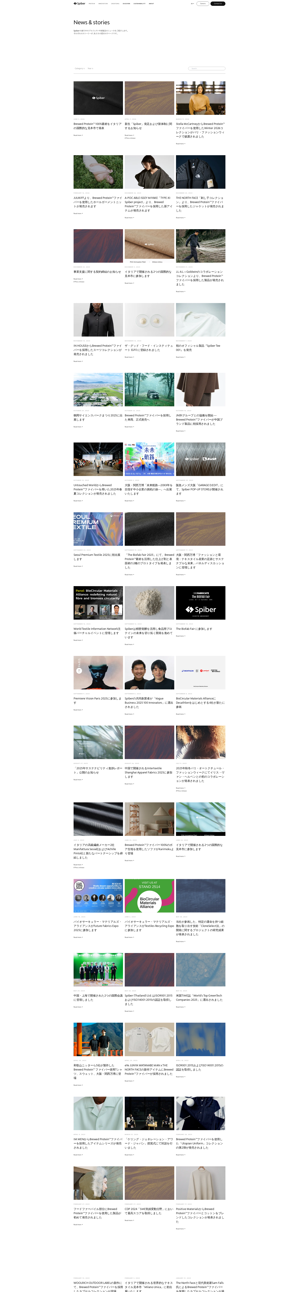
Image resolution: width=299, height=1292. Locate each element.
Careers (203, 3)
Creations (115, 3)
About (151, 3)
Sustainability (139, 3)
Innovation (103, 3)
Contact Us (218, 3)
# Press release (130, 138)
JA (192, 3)
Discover (126, 3)
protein (92, 3)
